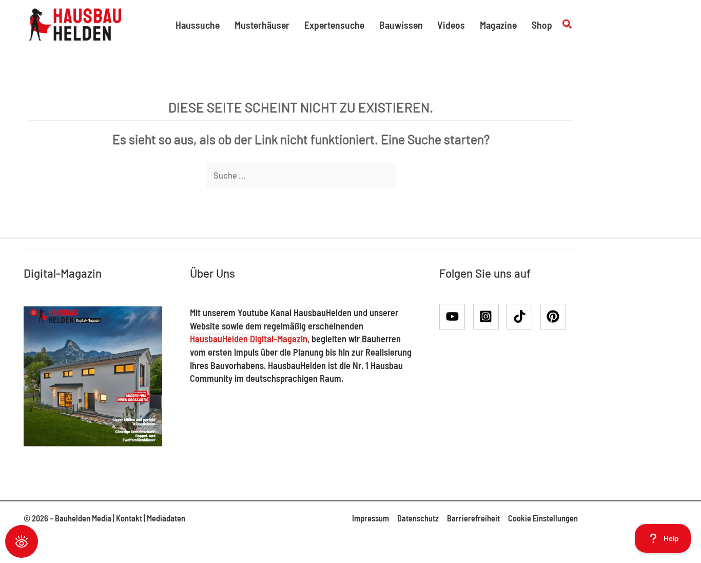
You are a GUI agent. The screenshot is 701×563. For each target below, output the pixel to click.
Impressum (370, 518)
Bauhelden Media (83, 518)
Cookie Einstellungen (543, 518)
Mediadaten (166, 518)
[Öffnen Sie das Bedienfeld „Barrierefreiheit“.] (21, 541)
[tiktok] (523, 316)
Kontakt (129, 518)
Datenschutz (418, 518)
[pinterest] (555, 316)
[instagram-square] (489, 316)
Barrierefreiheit (473, 518)
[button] (567, 24)
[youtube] (455, 316)
